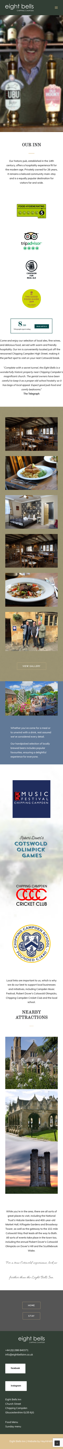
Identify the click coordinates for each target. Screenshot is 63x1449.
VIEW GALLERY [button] (31, 666)
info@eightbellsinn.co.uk (19, 1355)
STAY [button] (31, 1316)
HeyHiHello (47, 1441)
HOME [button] (31, 1305)
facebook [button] (15, 1368)
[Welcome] (31, 1339)
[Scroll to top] (57, 1443)
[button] (56, 7)
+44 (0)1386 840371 (16, 1350)
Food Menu (11, 1422)
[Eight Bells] (19, 7)
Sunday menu (13, 1426)
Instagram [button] (16, 1386)
